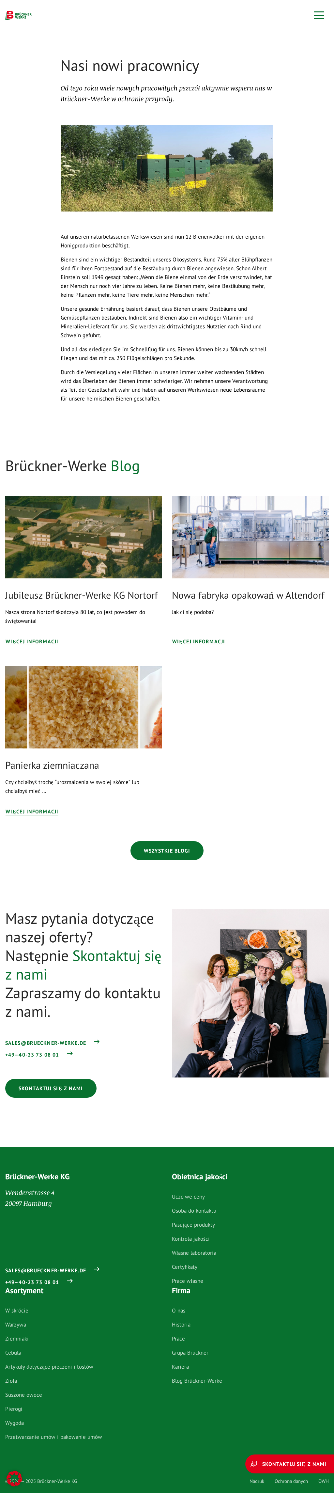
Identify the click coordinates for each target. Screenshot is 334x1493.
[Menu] (319, 15)
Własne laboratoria (194, 1252)
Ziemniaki (17, 1338)
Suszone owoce (23, 1394)
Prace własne (187, 1280)
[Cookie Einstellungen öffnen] (14, 1478)
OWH (323, 1481)
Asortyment (24, 1290)
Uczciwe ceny (188, 1196)
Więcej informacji (32, 641)
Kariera (180, 1366)
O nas (178, 1310)
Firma (181, 1290)
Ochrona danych (291, 1481)
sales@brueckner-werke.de (45, 1043)
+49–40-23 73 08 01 (32, 1054)
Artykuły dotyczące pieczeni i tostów (49, 1366)
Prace (178, 1338)
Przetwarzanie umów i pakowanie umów (53, 1436)
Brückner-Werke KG (37, 1176)
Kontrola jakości (191, 1238)
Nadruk (257, 1481)
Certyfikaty (184, 1266)
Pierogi (14, 1408)
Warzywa (15, 1324)
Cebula (13, 1352)
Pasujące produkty (193, 1224)
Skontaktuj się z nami (51, 1088)
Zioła (11, 1380)
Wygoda (14, 1422)
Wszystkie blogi (167, 850)
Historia (181, 1324)
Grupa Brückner (190, 1352)
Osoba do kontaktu (194, 1210)
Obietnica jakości (199, 1176)
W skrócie (16, 1310)
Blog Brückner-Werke (197, 1380)
